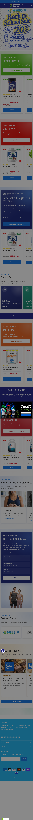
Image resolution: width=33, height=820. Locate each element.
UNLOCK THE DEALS (26, 414)
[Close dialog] (31, 402)
